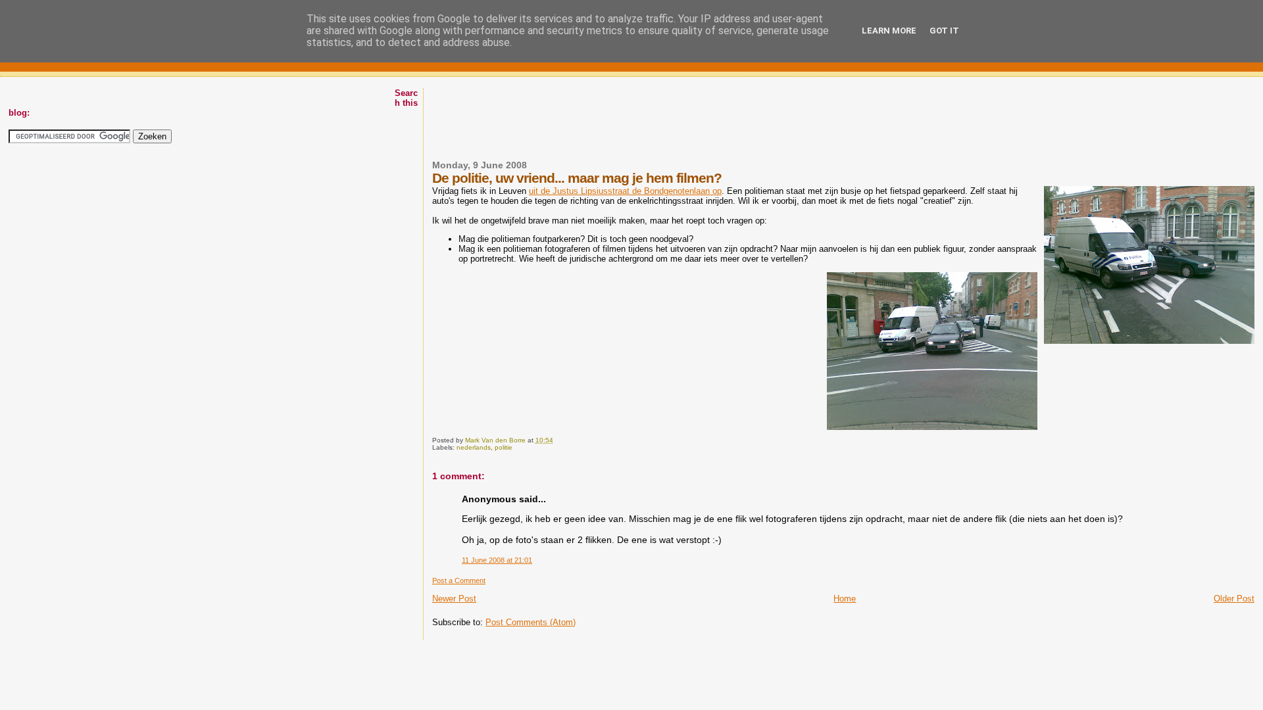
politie (503, 447)
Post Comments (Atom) (530, 622)
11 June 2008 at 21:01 (497, 560)
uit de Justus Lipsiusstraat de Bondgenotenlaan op (625, 191)
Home (844, 599)
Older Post (1234, 599)
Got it (944, 31)
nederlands (474, 447)
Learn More (889, 31)
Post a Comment (458, 580)
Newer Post (454, 599)
